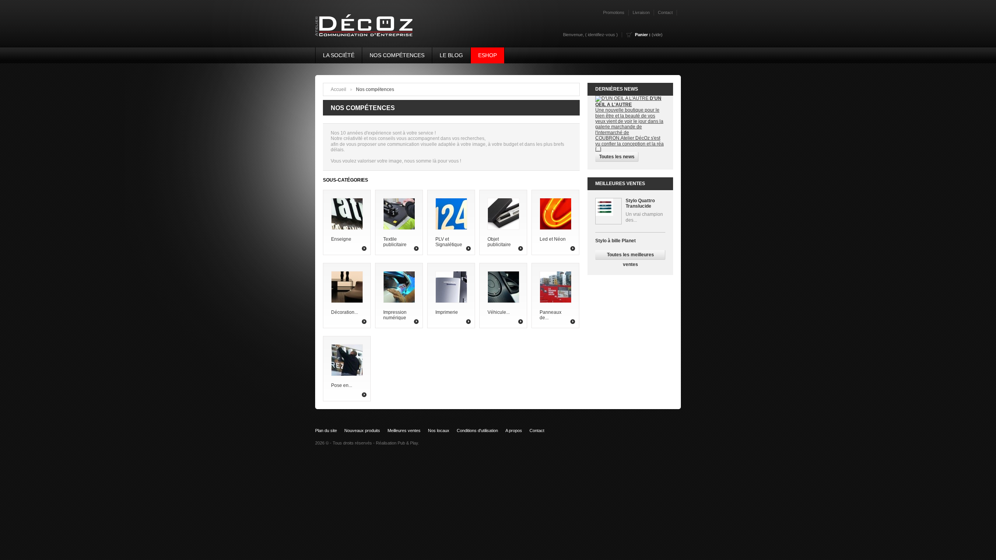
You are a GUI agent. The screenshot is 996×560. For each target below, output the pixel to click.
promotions (613, 12)
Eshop (487, 55)
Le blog (451, 55)
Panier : (643, 34)
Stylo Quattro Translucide (640, 203)
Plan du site (326, 430)
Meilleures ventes (620, 183)
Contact (537, 430)
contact (665, 12)
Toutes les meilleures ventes (630, 256)
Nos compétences (397, 55)
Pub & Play (408, 443)
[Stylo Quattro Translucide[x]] (608, 211)
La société (338, 55)
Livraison (641, 12)
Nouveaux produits (362, 430)
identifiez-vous (601, 34)
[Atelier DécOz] (360, 21)
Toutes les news (617, 156)
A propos (513, 430)
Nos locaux (438, 430)
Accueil (338, 89)
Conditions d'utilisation (477, 430)
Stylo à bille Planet (615, 240)
